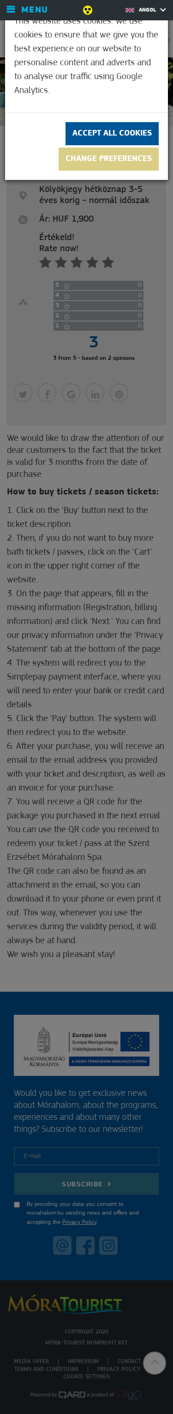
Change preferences (109, 159)
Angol (148, 10)
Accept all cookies (112, 134)
